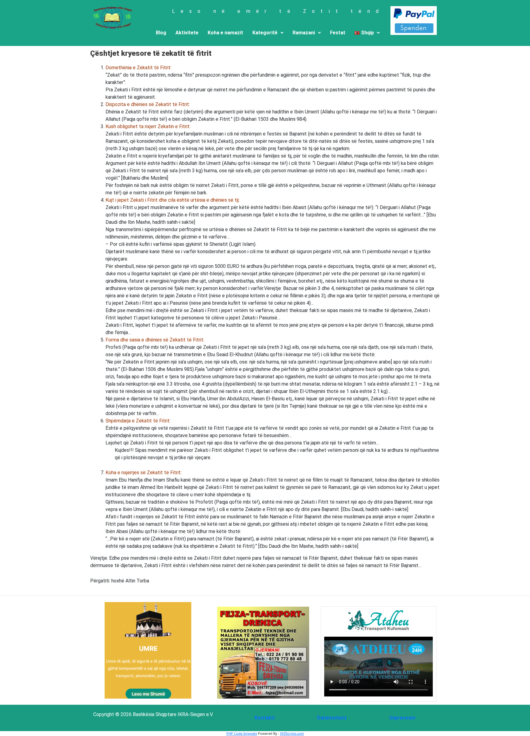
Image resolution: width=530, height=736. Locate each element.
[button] (268, 33)
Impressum (402, 718)
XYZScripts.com (292, 733)
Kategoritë (265, 33)
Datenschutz (332, 718)
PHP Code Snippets (241, 733)
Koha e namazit (225, 33)
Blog (161, 33)
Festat (337, 33)
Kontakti (265, 718)
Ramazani (304, 33)
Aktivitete (186, 33)
